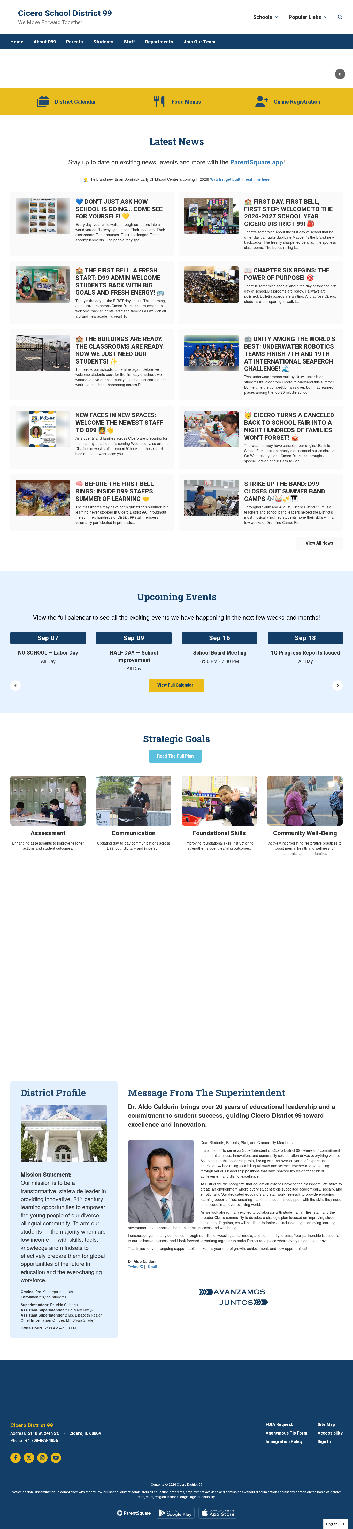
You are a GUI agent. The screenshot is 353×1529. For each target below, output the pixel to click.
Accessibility (330, 1433)
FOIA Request (279, 1424)
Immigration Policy (284, 1441)
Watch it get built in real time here (240, 179)
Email (152, 1266)
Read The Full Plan (175, 756)
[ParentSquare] (134, 1513)
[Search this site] (340, 17)
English (331, 1523)
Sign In (324, 1441)
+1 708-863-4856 (41, 1440)
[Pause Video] (340, 74)
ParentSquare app (256, 161)
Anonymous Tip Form (286, 1433)
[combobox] (335, 1524)
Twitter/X (135, 1266)
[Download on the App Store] (217, 1513)
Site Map (326, 1424)
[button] (265, 17)
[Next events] (337, 685)
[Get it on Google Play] (175, 1513)
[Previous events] (15, 685)
